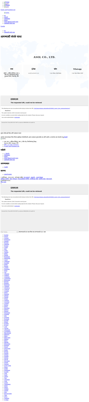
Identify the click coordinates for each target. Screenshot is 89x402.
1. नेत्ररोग (6, 153)
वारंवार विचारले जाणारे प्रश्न (11, 22)
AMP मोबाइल (39, 177)
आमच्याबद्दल (7, 18)
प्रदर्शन (6, 167)
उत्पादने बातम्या (8, 174)
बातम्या (6, 20)
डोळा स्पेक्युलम (13, 179)
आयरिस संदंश (42, 179)
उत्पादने (6, 17)
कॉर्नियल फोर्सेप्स (5, 179)
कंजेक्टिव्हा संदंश (34, 179)
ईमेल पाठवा (3, 182)
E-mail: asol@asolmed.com (11, 146)
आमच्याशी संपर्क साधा (9, 23)
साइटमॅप (33, 177)
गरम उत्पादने (27, 177)
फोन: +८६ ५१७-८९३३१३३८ (11, 144)
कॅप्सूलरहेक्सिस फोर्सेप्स (23, 179)
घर (5, 15)
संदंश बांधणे (49, 179)
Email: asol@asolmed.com (8, 9)
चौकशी (65, 137)
